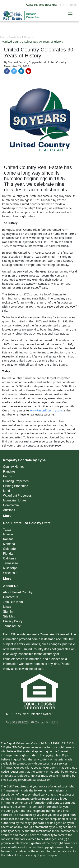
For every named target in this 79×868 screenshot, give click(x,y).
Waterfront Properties (17, 495)
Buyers (28, 37)
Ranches (9, 471)
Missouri (9, 534)
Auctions (9, 510)
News (7, 606)
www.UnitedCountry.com (46, 410)
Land (6, 490)
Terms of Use (12, 626)
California (9, 558)
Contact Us (10, 597)
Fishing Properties (15, 486)
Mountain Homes (14, 500)
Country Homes (13, 466)
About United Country (17, 592)
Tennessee (10, 563)
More (7, 516)
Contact (53, 4)
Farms (7, 476)
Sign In (8, 611)
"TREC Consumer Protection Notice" (28, 714)
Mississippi (10, 568)
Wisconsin (10, 572)
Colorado (9, 548)
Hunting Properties (16, 481)
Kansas (8, 539)
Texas (7, 529)
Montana (9, 544)
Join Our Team (13, 602)
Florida (8, 553)
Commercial (11, 505)
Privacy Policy (12, 621)
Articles (16, 37)
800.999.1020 (19, 722)
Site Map (9, 616)
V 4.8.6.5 (52, 722)
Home (4, 37)
